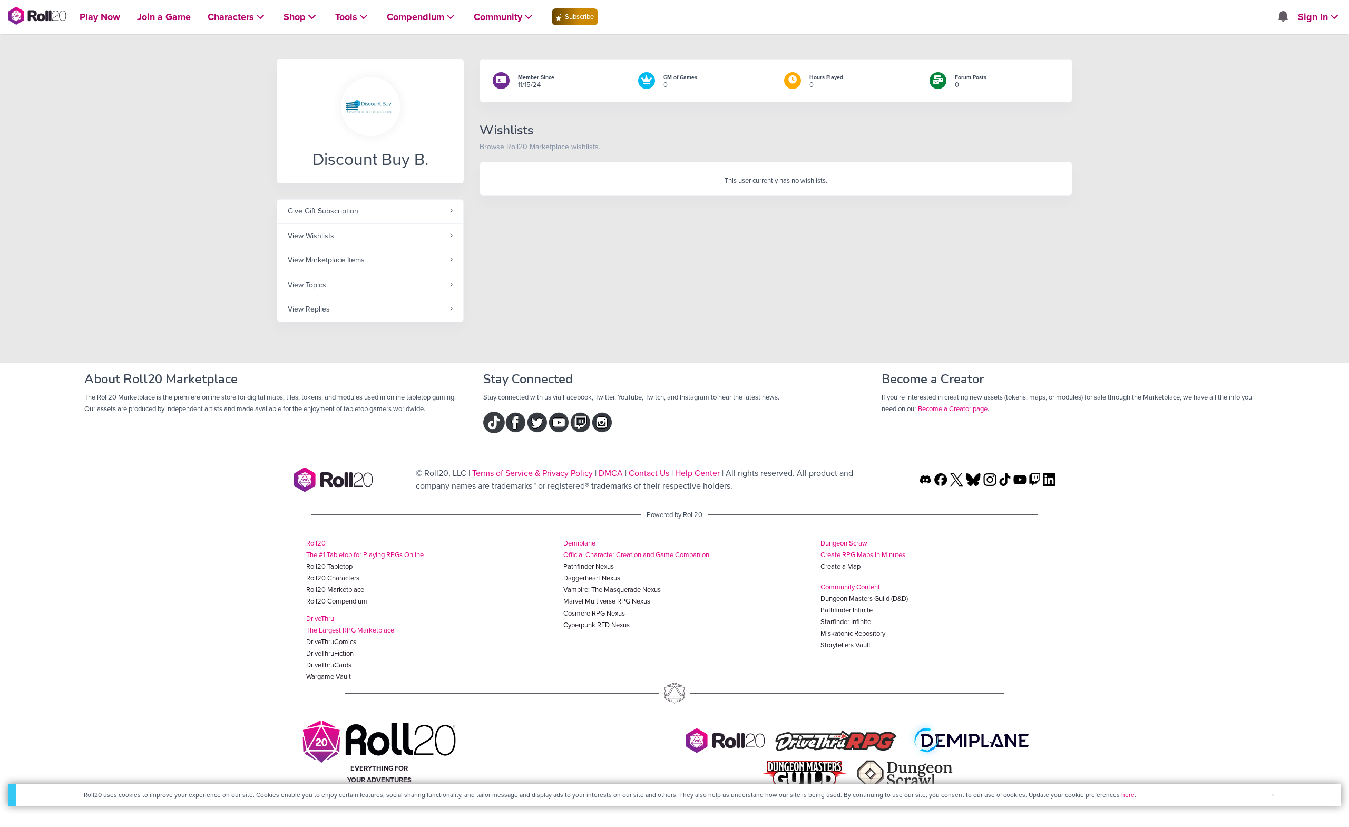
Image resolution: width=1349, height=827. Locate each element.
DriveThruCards (328, 665)
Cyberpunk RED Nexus (596, 625)
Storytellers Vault (845, 645)
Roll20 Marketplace (335, 590)
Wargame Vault (328, 677)
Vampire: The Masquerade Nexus (612, 590)
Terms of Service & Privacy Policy (532, 473)
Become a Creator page (953, 409)
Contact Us (649, 473)
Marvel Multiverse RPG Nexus (606, 601)
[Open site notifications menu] (1283, 17)
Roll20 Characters (332, 578)
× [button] (1272, 795)
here (1128, 795)
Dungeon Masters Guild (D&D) (864, 599)
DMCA (611, 473)
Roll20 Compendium (336, 601)
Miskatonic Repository (852, 633)
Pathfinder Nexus (588, 566)
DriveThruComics (331, 642)
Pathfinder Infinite (846, 610)
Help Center (697, 473)
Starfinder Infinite (845, 622)
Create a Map (840, 566)
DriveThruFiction (330, 653)
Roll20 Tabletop (329, 566)
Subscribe (578, 17)
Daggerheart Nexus (591, 578)
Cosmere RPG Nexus (594, 613)
